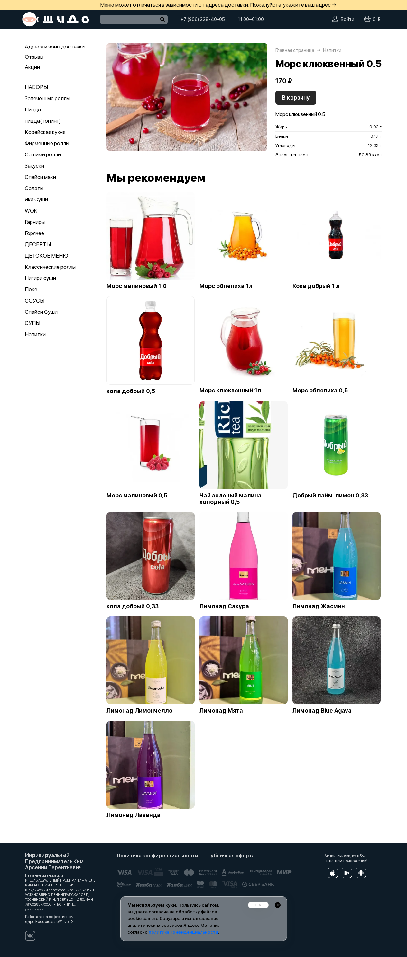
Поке (31, 289)
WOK (31, 210)
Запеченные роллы (47, 98)
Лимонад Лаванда (133, 815)
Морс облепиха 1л (226, 286)
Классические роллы (50, 267)
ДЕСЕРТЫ (38, 244)
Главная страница (294, 50)
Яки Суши (36, 199)
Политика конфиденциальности (157, 856)
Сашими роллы (43, 154)
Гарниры (35, 222)
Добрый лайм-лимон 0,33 (330, 495)
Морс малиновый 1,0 (136, 286)
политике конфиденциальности (183, 932)
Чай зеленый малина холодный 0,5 (230, 498)
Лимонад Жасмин (318, 606)
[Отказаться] (278, 905)
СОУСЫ (34, 300)
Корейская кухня (45, 132)
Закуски (34, 165)
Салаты (34, 188)
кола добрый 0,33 (132, 606)
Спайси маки (40, 177)
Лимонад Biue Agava (321, 710)
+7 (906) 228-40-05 (202, 19)
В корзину (296, 97)
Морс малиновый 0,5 (136, 495)
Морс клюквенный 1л (230, 390)
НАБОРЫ (36, 87)
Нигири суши (40, 278)
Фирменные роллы (47, 143)
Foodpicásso (47, 921)
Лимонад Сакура (224, 606)
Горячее (34, 233)
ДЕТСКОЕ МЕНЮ (46, 255)
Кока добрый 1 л (316, 286)
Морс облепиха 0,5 (320, 390)
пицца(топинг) (43, 121)
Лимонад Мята (221, 710)
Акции (32, 67)
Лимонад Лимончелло (139, 710)
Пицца (33, 109)
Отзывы (34, 57)
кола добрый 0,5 (130, 391)
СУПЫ (32, 323)
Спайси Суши (41, 312)
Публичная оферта (231, 856)
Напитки (35, 334)
